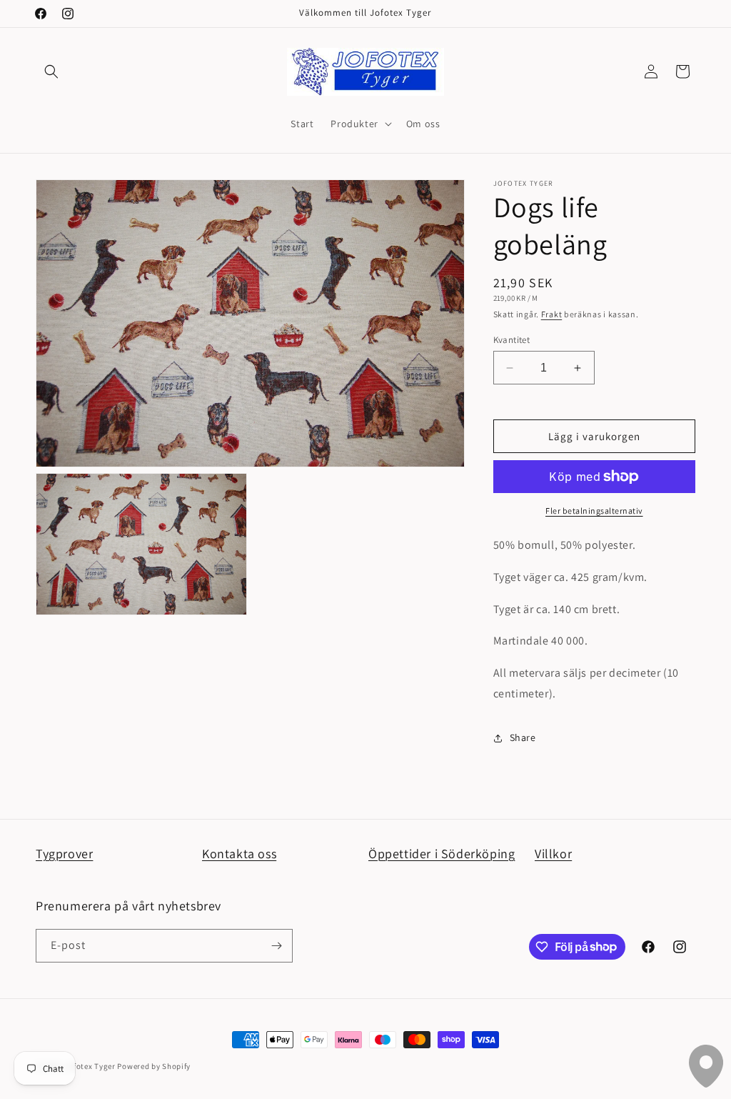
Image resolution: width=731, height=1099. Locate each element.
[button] (51, 71)
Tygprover (64, 853)
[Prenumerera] (276, 946)
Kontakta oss (239, 853)
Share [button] (523, 737)
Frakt (552, 314)
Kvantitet (511, 340)
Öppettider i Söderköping (441, 853)
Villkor (553, 853)
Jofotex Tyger (90, 1066)
